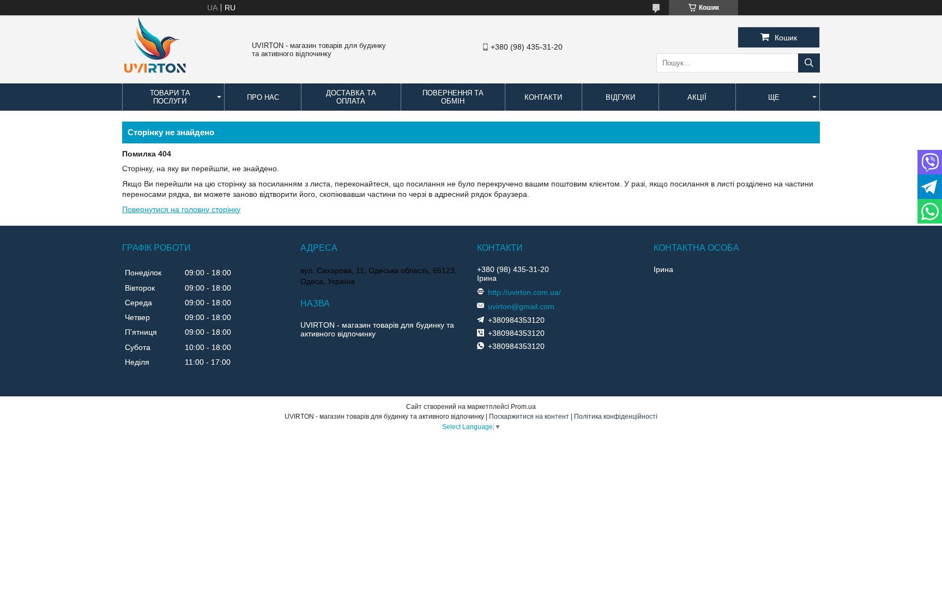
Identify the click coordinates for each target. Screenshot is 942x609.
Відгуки (620, 97)
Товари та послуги (170, 97)
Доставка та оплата (351, 97)
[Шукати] (809, 63)
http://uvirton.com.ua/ (524, 292)
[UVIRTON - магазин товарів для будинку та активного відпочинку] (155, 78)
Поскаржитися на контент (529, 416)
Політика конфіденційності (615, 416)
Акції (696, 97)
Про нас (263, 97)
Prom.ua (523, 407)
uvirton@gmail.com (521, 306)
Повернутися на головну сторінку (181, 209)
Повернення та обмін (453, 97)
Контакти (543, 97)
